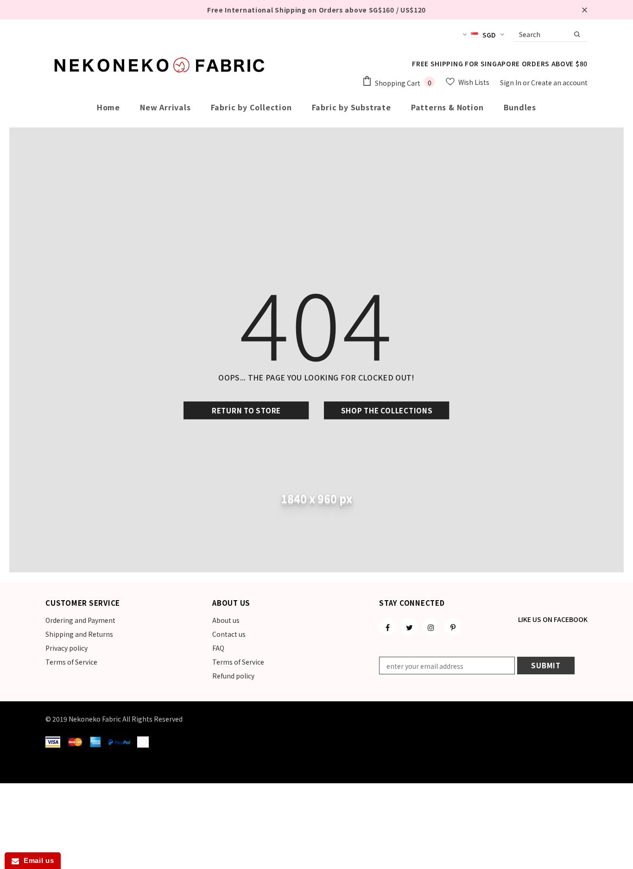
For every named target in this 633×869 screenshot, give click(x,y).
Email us (36, 860)
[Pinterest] (452, 626)
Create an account (559, 82)
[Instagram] (431, 626)
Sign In (511, 82)
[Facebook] (387, 626)
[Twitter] (409, 626)
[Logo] (161, 65)
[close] (584, 9)
